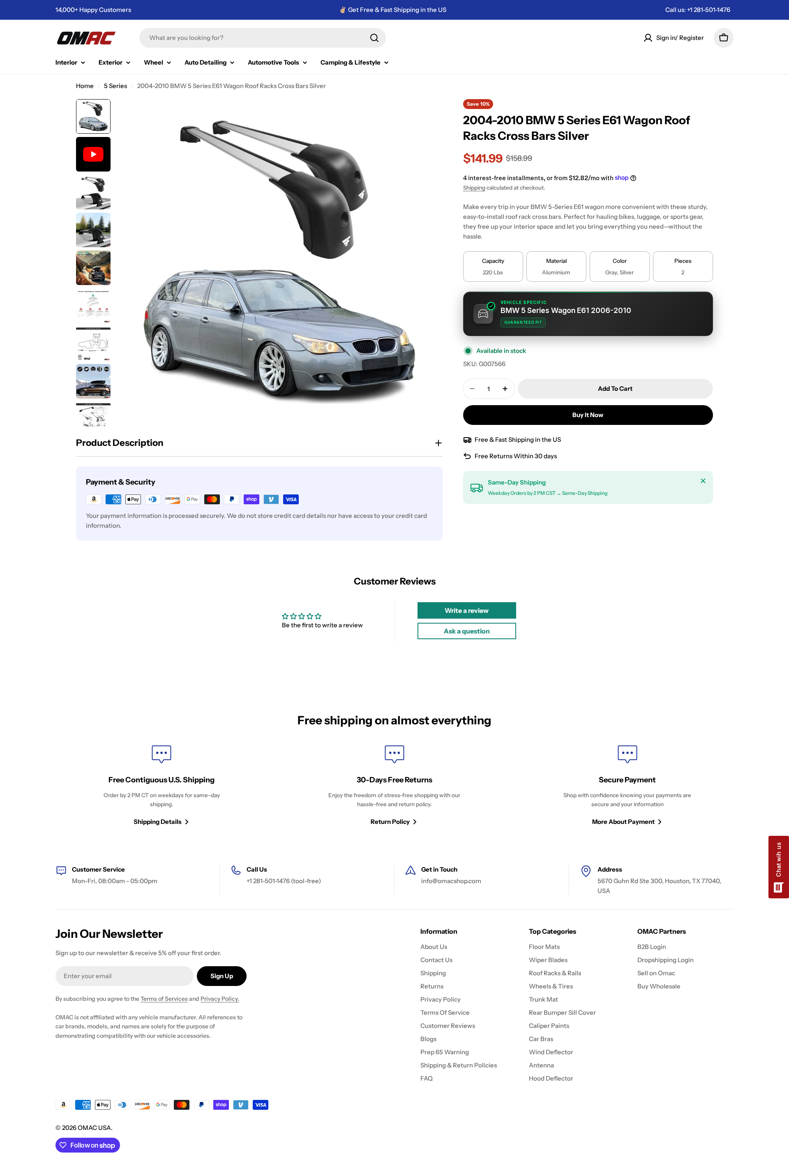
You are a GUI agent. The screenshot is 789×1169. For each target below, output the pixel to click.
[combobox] (262, 38)
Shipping (474, 187)
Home (85, 86)
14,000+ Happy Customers (93, 10)
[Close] (703, 481)
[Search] (374, 38)
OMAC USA (94, 1128)
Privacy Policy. (220, 998)
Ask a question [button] (467, 631)
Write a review (467, 610)
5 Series (115, 86)
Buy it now (587, 415)
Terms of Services (164, 998)
